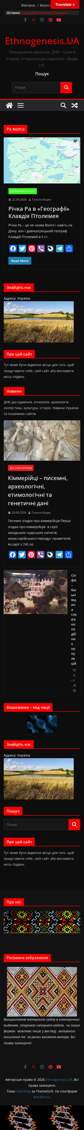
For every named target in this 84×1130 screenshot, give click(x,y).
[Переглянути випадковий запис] (74, 105)
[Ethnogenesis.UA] (9, 105)
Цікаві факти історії (22, 191)
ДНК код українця (21, 468)
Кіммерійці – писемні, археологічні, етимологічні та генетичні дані (37, 490)
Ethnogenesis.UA (42, 40)
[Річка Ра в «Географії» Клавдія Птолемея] (42, 160)
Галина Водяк (41, 199)
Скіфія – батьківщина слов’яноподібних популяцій (74, 619)
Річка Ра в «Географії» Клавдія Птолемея (39, 212)
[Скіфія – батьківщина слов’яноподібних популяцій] (35, 633)
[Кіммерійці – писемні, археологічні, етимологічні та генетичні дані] (42, 440)
